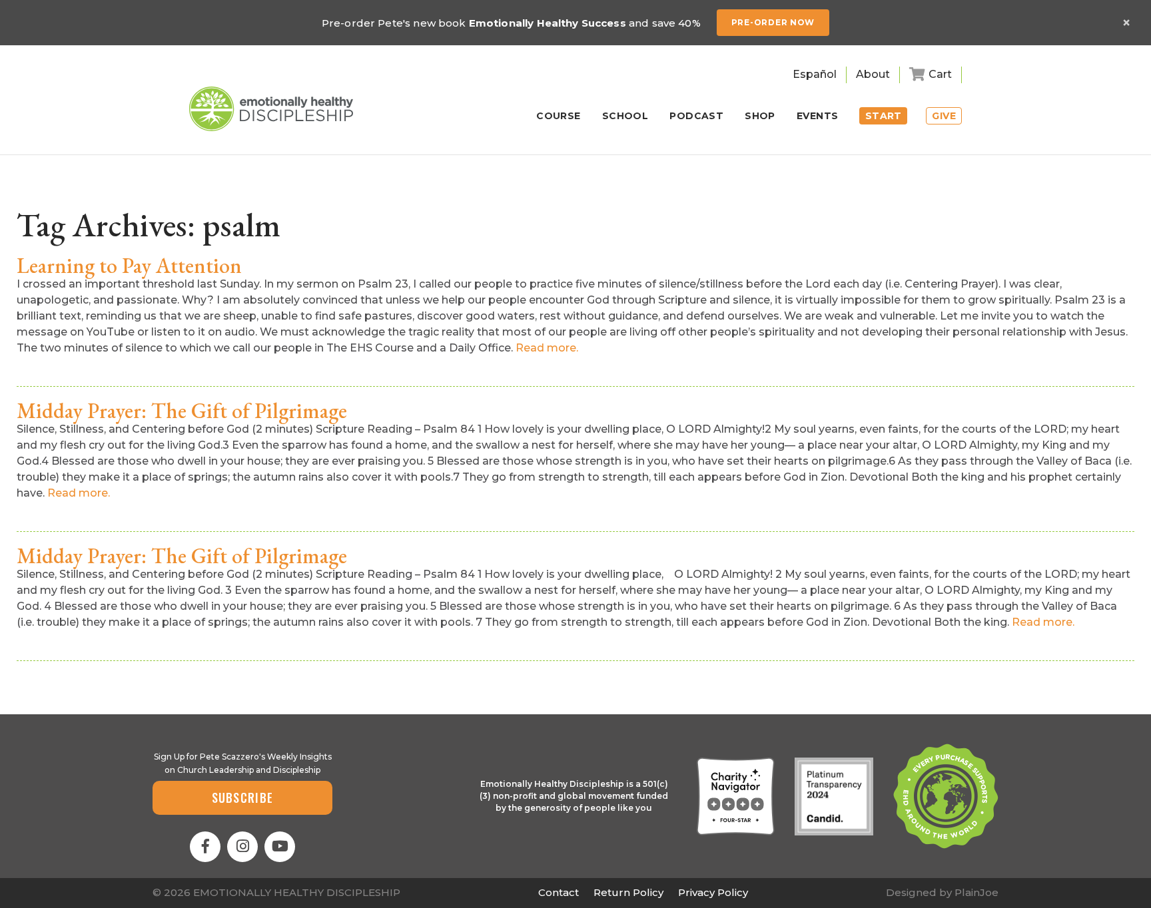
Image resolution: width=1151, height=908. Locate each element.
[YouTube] (279, 846)
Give (944, 116)
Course (558, 116)
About (873, 74)
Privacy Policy (713, 892)
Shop (760, 116)
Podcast (696, 116)
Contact (558, 892)
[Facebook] (205, 846)
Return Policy (628, 892)
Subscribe (243, 797)
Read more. (547, 347)
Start (883, 116)
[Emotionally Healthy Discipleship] (271, 109)
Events (818, 116)
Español (815, 74)
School (625, 116)
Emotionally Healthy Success (547, 23)
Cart (940, 74)
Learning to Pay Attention (129, 266)
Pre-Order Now (773, 22)
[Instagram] (242, 846)
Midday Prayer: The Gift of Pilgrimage (182, 411)
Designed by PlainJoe (942, 892)
